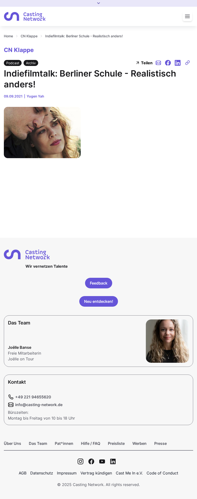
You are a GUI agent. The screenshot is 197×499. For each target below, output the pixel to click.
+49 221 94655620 (33, 397)
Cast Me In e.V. (129, 473)
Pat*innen (64, 443)
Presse (160, 443)
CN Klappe (29, 36)
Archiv (31, 63)
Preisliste (116, 443)
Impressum (67, 473)
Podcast (12, 63)
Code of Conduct (162, 473)
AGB (22, 473)
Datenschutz (41, 473)
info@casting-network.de (38, 404)
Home (8, 36)
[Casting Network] (25, 16)
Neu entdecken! (98, 301)
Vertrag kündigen (96, 473)
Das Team (38, 443)
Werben (139, 443)
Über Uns (12, 443)
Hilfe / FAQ (90, 443)
